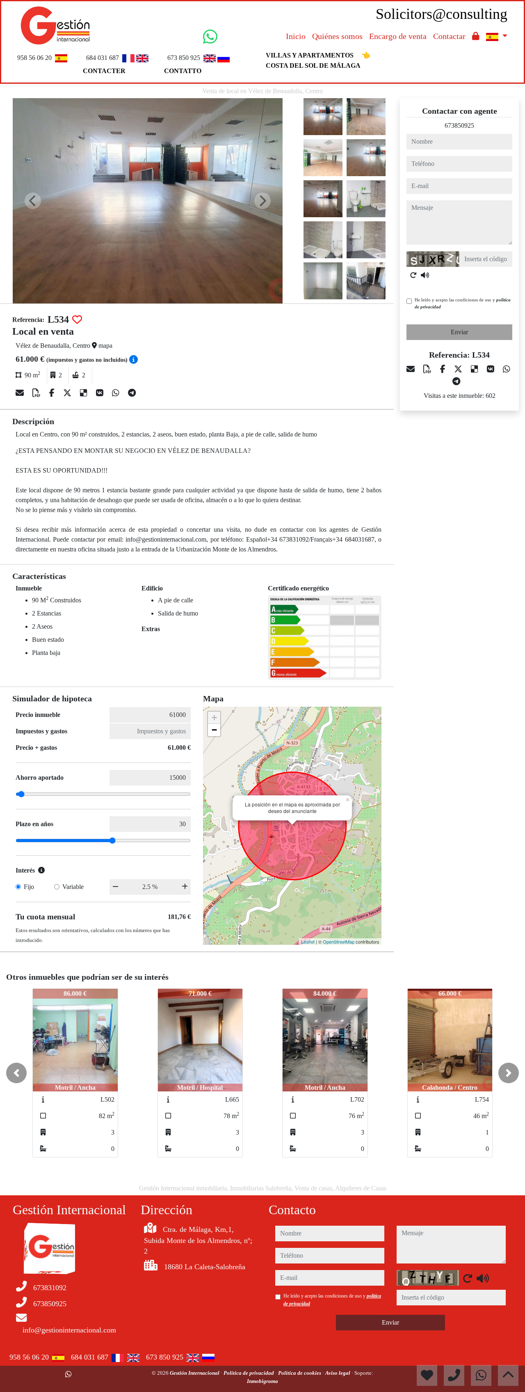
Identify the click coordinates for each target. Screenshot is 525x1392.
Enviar (459, 331)
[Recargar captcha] (413, 275)
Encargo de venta (398, 36)
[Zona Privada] (476, 36)
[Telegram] (132, 392)
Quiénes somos (337, 36)
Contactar (449, 36)
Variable (73, 886)
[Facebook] (53, 392)
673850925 (459, 125)
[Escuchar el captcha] (424, 275)
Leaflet (308, 941)
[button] (16, 1073)
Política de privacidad (249, 1373)
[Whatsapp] (116, 392)
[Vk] (100, 392)
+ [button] (214, 717)
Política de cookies (300, 1373)
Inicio (296, 36)
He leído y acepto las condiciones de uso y (463, 303)
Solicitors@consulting (441, 14)
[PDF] (37, 392)
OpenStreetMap (338, 941)
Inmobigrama (262, 1381)
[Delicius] (84, 392)
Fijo (29, 886)
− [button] (214, 730)
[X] (68, 392)
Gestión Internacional (195, 1373)
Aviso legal (338, 1373)
